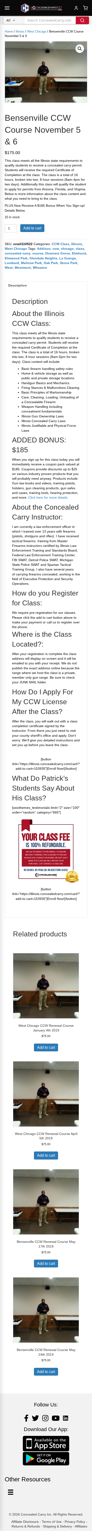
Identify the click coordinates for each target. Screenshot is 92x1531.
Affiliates (81, 1526)
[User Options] (11, 1492)
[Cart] (85, 8)
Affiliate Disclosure (25, 1522)
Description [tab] (17, 285)
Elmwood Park (16, 258)
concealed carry (17, 253)
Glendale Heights (43, 258)
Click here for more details (47, 497)
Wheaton (40, 267)
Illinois (20, 31)
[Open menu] (7, 8)
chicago (67, 248)
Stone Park (68, 263)
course (37, 253)
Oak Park (51, 263)
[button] (79, 48)
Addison (44, 248)
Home (9, 31)
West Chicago (36, 31)
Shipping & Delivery (57, 1526)
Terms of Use (52, 1522)
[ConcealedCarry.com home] (41, 8)
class (80, 248)
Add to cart (32, 228)
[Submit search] (82, 20)
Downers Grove (57, 253)
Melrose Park (31, 263)
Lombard (12, 263)
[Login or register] (76, 8)
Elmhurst (79, 253)
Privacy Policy (75, 1522)
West (9, 267)
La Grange (67, 258)
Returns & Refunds (26, 1526)
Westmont (23, 267)
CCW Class (60, 244)
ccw (56, 248)
